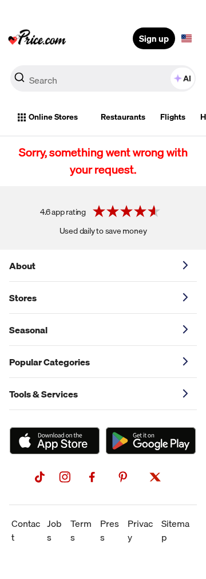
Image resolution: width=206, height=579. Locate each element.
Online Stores (53, 117)
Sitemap (175, 530)
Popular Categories (49, 362)
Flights (172, 117)
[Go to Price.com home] (37, 38)
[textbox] (186, 38)
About (22, 265)
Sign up (154, 38)
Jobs (54, 530)
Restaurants (123, 117)
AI (187, 78)
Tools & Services (43, 394)
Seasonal (28, 329)
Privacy (140, 530)
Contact (25, 530)
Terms (81, 530)
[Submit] (19, 80)
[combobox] (103, 78)
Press (109, 530)
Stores (23, 297)
